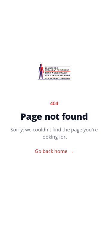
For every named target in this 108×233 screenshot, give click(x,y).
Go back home (54, 151)
